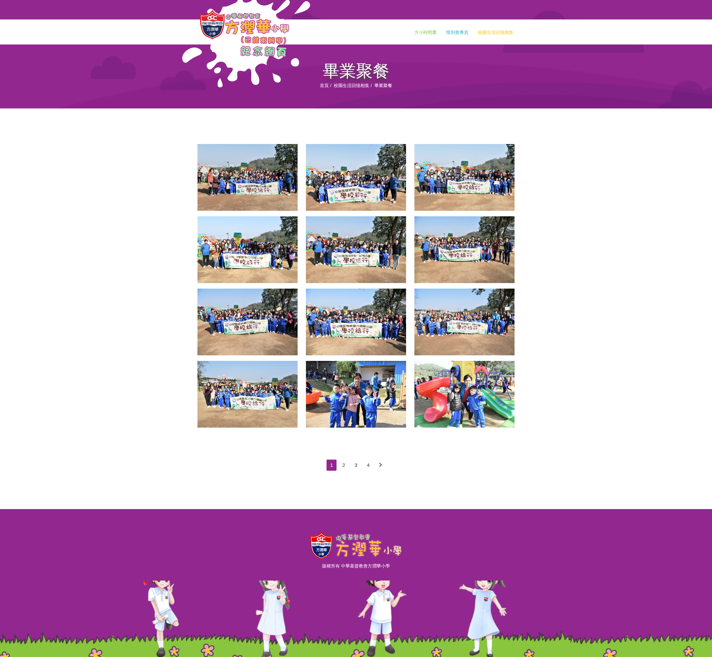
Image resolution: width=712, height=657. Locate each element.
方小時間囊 (425, 32)
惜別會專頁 (457, 32)
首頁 (324, 85)
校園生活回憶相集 (495, 32)
